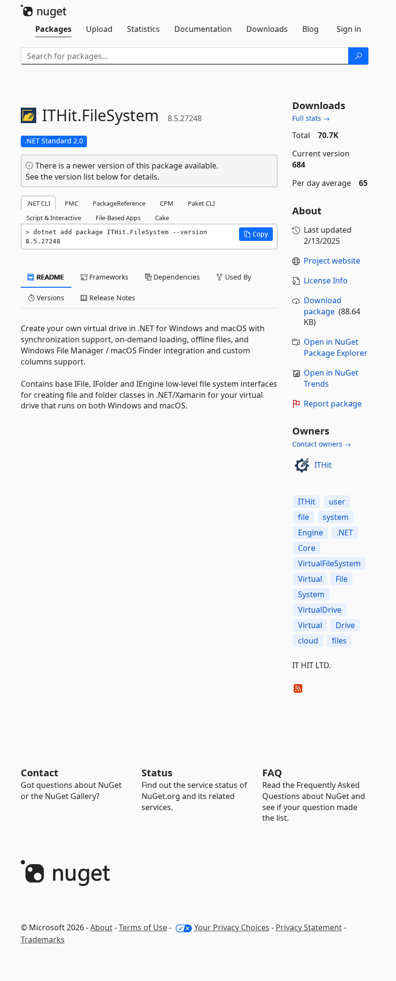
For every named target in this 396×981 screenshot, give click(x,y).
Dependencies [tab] (176, 276)
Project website (332, 260)
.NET (345, 532)
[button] (256, 234)
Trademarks (43, 939)
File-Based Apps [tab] (118, 217)
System (311, 594)
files (339, 640)
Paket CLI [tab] (201, 203)
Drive (345, 625)
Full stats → (311, 118)
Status (156, 772)
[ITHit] (302, 465)
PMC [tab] (71, 203)
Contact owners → (321, 443)
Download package (322, 306)
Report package (333, 403)
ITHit (323, 465)
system (336, 517)
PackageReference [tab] (119, 203)
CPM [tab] (166, 203)
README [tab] (49, 276)
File (342, 579)
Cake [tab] (162, 217)
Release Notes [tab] (111, 297)
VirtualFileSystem (329, 563)
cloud (308, 640)
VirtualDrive (319, 609)
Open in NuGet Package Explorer (336, 347)
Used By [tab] (237, 276)
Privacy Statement (309, 927)
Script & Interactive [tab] (54, 217)
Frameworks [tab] (107, 276)
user (337, 501)
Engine (310, 532)
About (101, 927)
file (303, 517)
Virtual (310, 579)
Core (306, 548)
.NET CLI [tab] (38, 203)
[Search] (358, 56)
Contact (39, 772)
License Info (326, 280)
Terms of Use (143, 927)
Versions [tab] (49, 297)
